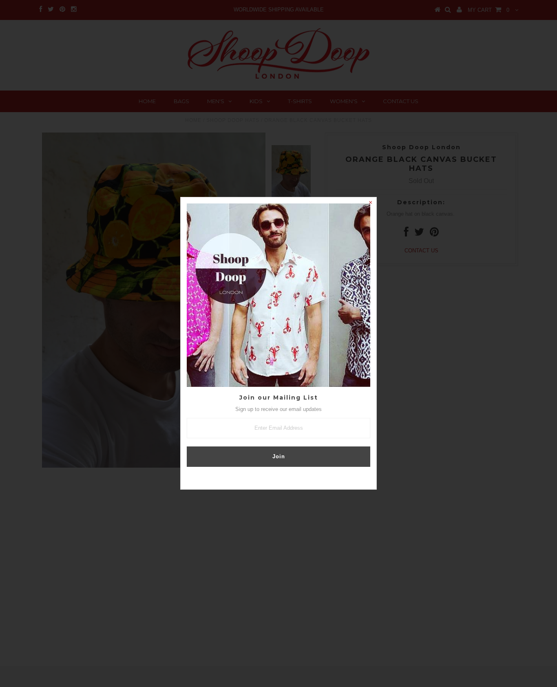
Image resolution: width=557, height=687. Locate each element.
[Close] (370, 203)
